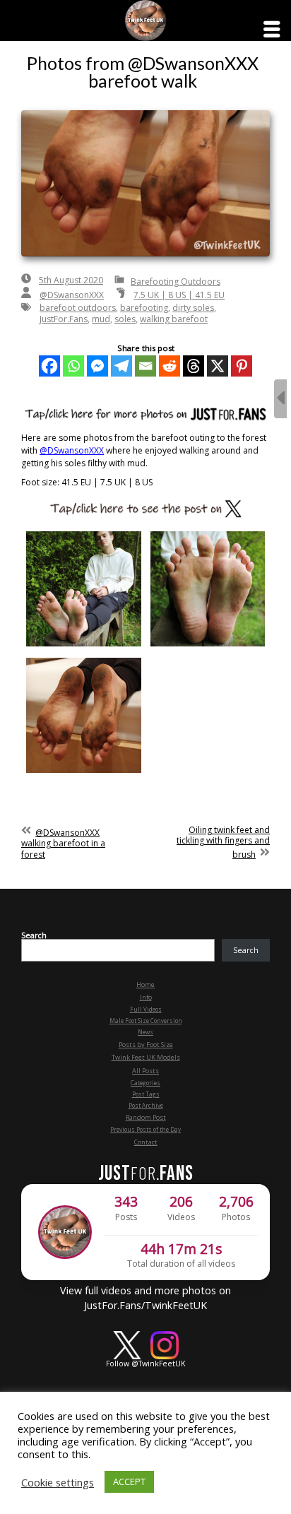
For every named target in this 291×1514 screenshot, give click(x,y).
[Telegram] (121, 366)
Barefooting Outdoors (175, 282)
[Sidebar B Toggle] (280, 399)
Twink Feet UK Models (146, 1057)
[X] (217, 366)
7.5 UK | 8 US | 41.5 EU (179, 295)
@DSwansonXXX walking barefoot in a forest (63, 844)
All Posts (145, 1070)
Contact (146, 1142)
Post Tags (146, 1094)
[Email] (145, 366)
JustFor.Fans (64, 319)
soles (125, 319)
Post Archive (146, 1105)
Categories (145, 1083)
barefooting (144, 308)
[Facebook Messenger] (97, 366)
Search (34, 935)
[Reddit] (169, 366)
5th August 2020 (71, 280)
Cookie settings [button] (57, 1482)
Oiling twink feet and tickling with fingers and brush (223, 842)
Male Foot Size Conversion (145, 1020)
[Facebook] (49, 366)
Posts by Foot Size (146, 1044)
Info (146, 997)
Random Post (146, 1117)
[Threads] (193, 366)
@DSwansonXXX (72, 295)
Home (145, 984)
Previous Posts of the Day (145, 1129)
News (145, 1032)
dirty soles (193, 308)
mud (101, 319)
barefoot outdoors (78, 308)
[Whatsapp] (73, 366)
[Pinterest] (241, 366)
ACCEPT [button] (129, 1481)
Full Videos (146, 1009)
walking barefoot (174, 319)
